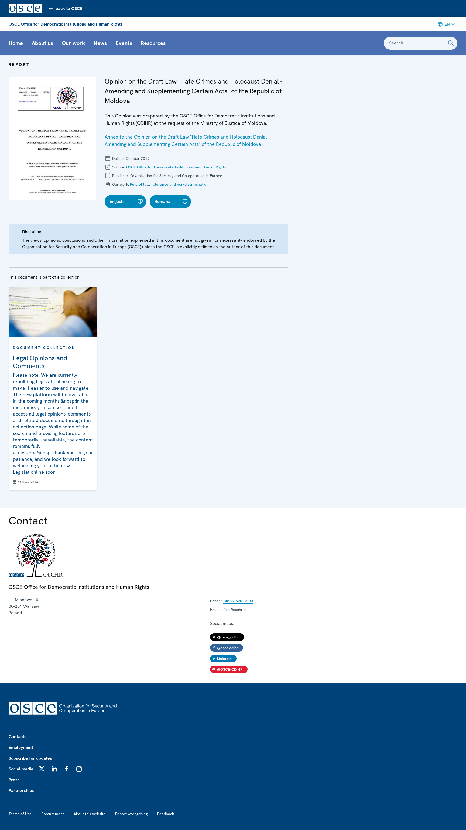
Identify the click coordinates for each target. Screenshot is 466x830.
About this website (89, 813)
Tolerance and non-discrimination (179, 184)
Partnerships (21, 790)
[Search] (450, 43)
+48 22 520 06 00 (238, 601)
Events (123, 43)
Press (14, 780)
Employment (21, 747)
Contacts (17, 736)
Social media (21, 769)
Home (16, 43)
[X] (42, 769)
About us (42, 43)
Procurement (52, 813)
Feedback (165, 813)
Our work (73, 43)
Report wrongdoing (131, 813)
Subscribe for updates (30, 758)
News (100, 43)
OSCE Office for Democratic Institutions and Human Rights (66, 24)
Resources (153, 43)
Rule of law (139, 184)
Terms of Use (20, 813)
